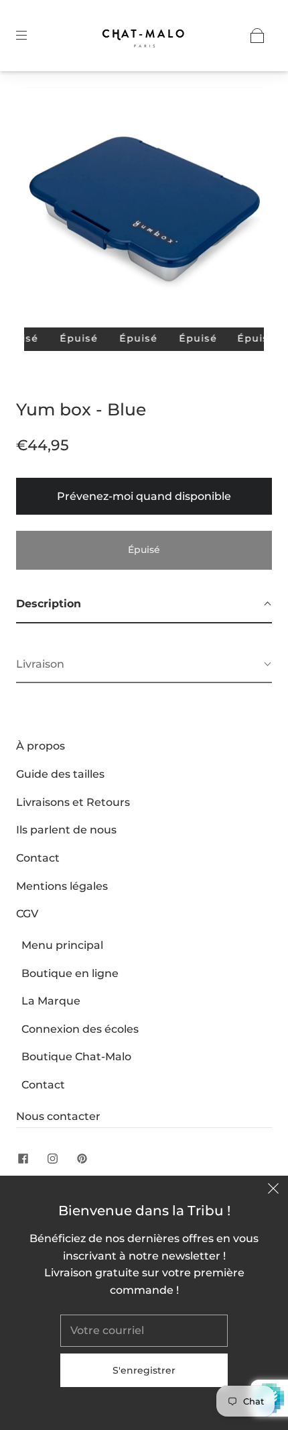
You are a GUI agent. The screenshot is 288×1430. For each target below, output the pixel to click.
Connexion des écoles (80, 1029)
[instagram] (52, 1159)
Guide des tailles (60, 774)
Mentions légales (62, 886)
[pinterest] (81, 1159)
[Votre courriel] (144, 1331)
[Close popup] (273, 1190)
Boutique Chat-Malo (76, 1056)
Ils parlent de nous (66, 829)
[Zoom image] (144, 210)
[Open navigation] (31, 35)
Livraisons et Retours (73, 802)
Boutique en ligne (70, 973)
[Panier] (257, 35)
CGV (27, 913)
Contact (38, 858)
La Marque (50, 1000)
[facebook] (23, 1159)
